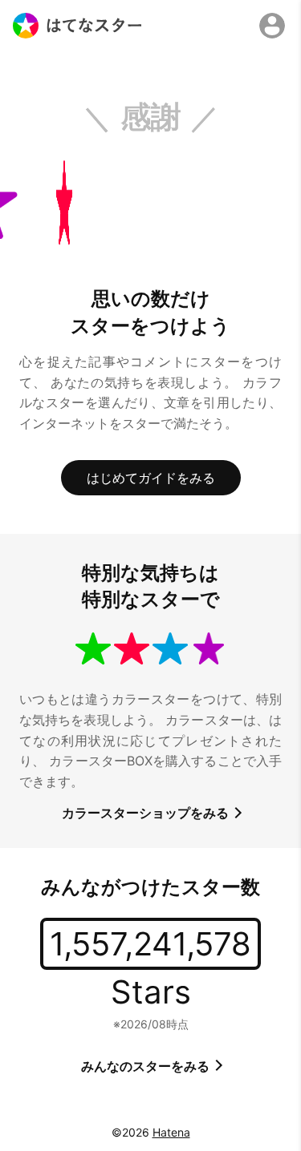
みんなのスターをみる (147, 1066)
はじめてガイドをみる (151, 478)
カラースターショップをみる (147, 813)
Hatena (171, 1132)
